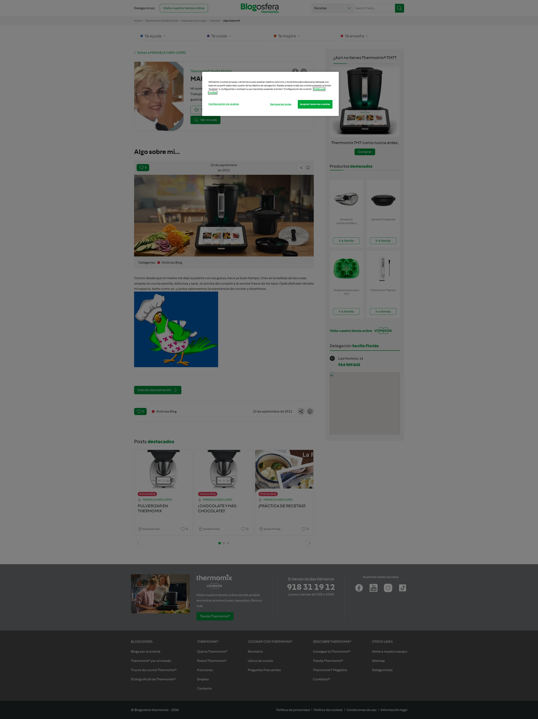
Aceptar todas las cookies (315, 104)
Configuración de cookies (223, 104)
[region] (270, 94)
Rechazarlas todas (280, 104)
